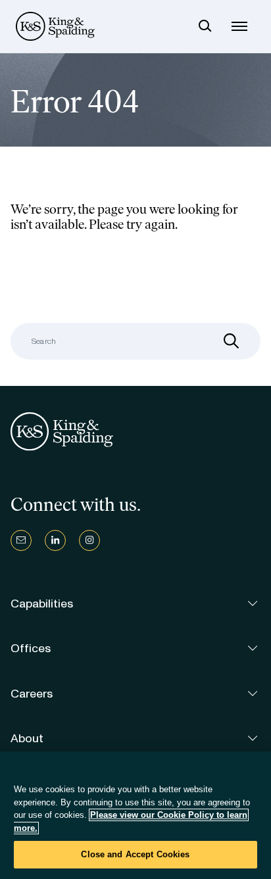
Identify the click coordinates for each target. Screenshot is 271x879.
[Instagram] (89, 540)
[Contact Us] (21, 540)
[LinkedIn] (55, 540)
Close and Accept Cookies (135, 854)
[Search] (205, 26)
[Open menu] (239, 26)
